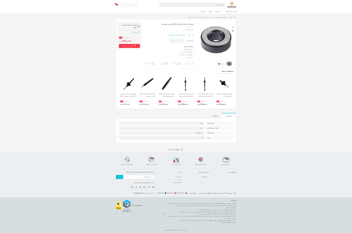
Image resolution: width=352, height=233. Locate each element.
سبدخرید (217, 11)
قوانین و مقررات (177, 182)
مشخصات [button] (229, 116)
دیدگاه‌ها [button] (215, 116)
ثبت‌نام (119, 177)
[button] (118, 5)
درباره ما (211, 11)
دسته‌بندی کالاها (230, 11)
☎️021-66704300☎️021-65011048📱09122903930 (172, 193)
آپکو (189, 35)
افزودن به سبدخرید (128, 46)
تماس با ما (203, 11)
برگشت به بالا (174, 149)
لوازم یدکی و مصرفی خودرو (175, 35)
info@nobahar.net (139, 193)
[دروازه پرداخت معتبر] (118, 205)
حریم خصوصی (205, 177)
